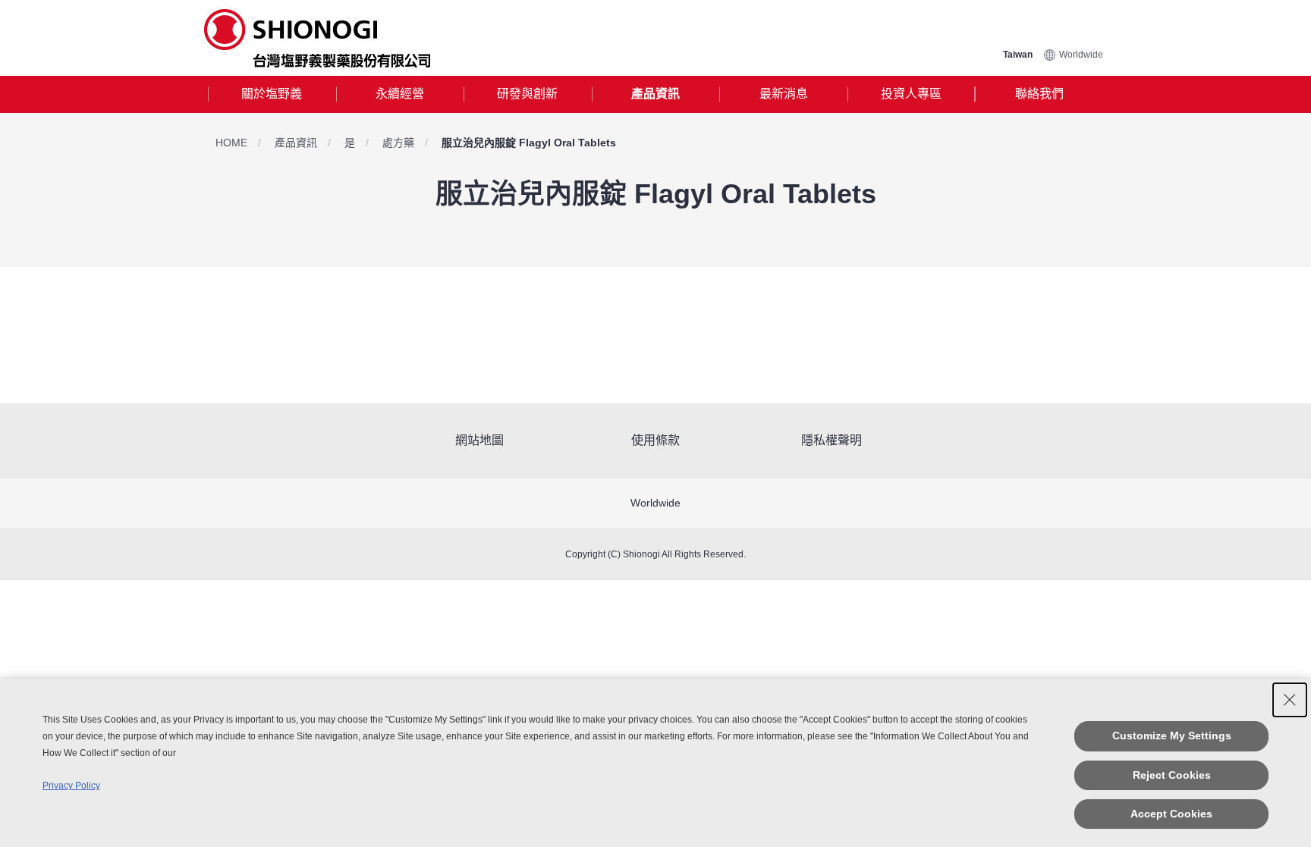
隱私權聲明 (831, 440)
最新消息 (783, 93)
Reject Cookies (1172, 775)
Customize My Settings (1171, 735)
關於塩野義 (271, 93)
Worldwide (1081, 54)
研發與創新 (527, 93)
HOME (231, 142)
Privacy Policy (71, 785)
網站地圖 (479, 440)
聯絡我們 (1039, 93)
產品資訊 (655, 93)
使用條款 (655, 440)
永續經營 (400, 93)
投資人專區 (911, 93)
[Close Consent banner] (1289, 700)
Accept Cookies (1171, 814)
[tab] (272, 94)
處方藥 (398, 142)
